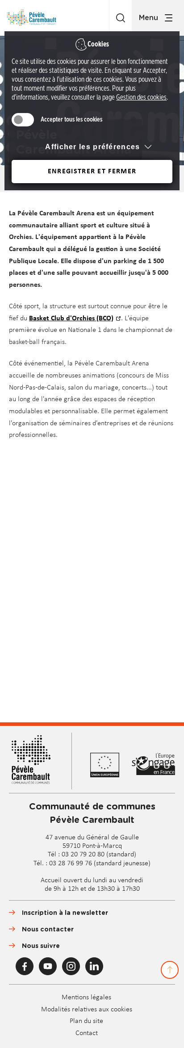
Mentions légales (86, 997)
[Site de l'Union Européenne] (110, 765)
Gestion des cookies (141, 97)
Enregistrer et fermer (92, 171)
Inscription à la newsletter (65, 913)
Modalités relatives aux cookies (86, 1009)
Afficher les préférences (92, 147)
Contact (86, 1033)
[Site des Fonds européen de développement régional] (153, 765)
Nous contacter (48, 929)
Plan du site (86, 1021)
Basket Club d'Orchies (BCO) (71, 318)
